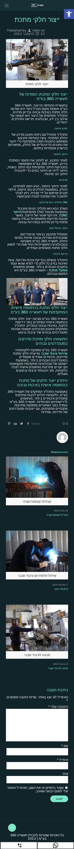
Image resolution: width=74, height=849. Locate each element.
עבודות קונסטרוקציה (57, 514)
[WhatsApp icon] (55, 845)
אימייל (62, 759)
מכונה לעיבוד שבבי (58, 668)
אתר (65, 773)
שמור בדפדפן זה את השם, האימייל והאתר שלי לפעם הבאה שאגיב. (37, 789)
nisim (36, 30)
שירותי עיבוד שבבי (54, 353)
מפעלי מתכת (58, 270)
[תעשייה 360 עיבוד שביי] (37, 5)
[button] (69, 14)
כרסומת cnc (61, 589)
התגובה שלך (58, 706)
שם (64, 746)
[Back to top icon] (12, 828)
